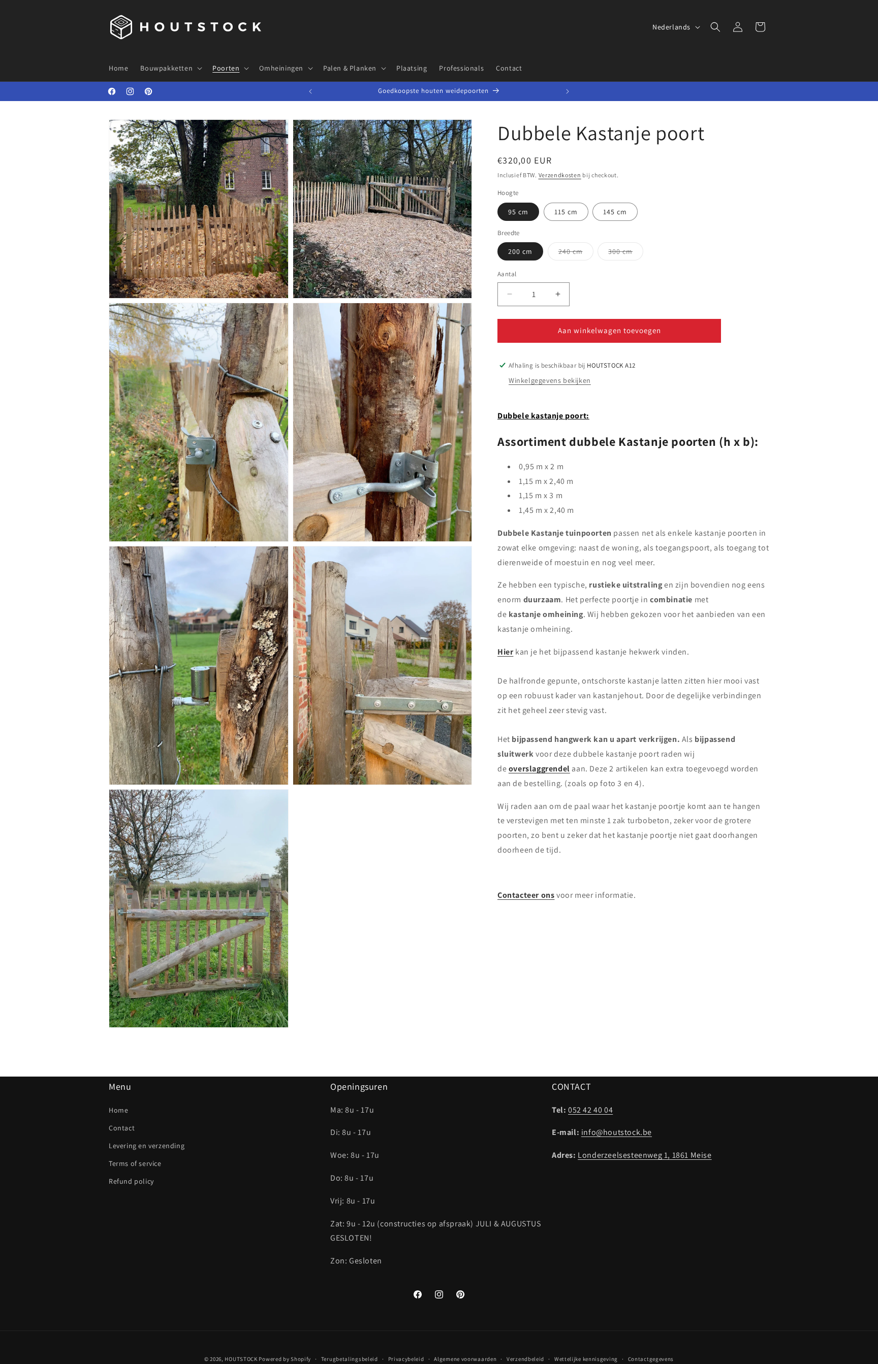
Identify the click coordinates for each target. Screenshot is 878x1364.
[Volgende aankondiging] (567, 91)
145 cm (615, 211)
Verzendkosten (560, 175)
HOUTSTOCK (241, 1358)
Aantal (506, 274)
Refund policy (131, 1181)
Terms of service (135, 1163)
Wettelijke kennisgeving (586, 1358)
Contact (122, 1127)
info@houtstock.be (616, 1132)
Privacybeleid (406, 1358)
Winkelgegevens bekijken (550, 380)
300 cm (625, 253)
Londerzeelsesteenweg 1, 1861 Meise (644, 1155)
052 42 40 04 (590, 1110)
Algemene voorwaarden (465, 1358)
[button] (170, 68)
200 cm (520, 251)
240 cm (575, 253)
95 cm (518, 211)
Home (118, 1110)
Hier (505, 651)
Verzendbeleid (525, 1358)
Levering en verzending (146, 1145)
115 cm (566, 211)
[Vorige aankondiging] (310, 91)
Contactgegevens (651, 1358)
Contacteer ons (525, 895)
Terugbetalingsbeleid (349, 1358)
